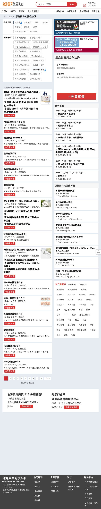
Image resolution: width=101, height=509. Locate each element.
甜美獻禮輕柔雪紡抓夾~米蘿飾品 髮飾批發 (22, 271)
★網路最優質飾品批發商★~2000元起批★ (22, 265)
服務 (40, 4)
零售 (92, 325)
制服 (81, 309)
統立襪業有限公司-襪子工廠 (71, 164)
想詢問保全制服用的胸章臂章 (69, 236)
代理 (69, 320)
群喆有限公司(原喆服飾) (15, 233)
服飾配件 (83, 284)
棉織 (73, 335)
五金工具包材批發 (22, 60)
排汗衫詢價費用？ (64, 213)
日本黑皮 (22, 285)
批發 (92, 304)
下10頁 (47, 378)
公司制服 (82, 304)
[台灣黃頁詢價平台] (15, 4)
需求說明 (60, 74)
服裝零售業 (68, 330)
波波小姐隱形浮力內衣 (14, 298)
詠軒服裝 (22, 95)
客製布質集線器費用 (65, 190)
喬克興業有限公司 (66, 113)
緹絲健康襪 (9, 330)
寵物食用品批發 (39, 47)
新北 (37, 22)
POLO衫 (82, 294)
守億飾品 (22, 204)
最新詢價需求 (33, 11)
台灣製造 (71, 304)
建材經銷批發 (35, 74)
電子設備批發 (69, 309)
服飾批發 (72, 284)
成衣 (58, 315)
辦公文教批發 (20, 74)
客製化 (92, 294)
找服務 (4, 11)
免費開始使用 (71, 407)
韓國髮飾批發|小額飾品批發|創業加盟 (22, 213)
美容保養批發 (35, 51)
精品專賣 (22, 140)
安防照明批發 (20, 78)
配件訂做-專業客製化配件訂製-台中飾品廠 (21, 219)
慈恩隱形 (22, 172)
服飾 (58, 309)
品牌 (74, 315)
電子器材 (60, 299)
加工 (58, 330)
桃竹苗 (45, 22)
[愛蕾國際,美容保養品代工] (67, 43)
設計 (88, 309)
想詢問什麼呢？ (63, 64)
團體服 (83, 289)
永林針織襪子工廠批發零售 (70, 137)
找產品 (13, 11)
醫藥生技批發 (35, 78)
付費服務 (95, 11)
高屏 (35, 27)
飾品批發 (71, 294)
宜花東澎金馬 (20, 31)
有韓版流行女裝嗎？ (65, 259)
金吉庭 (21, 317)
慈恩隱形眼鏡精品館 (13, 169)
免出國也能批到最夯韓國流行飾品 (21, 259)
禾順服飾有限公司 (12, 361)
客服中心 (71, 482)
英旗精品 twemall (13, 137)
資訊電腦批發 (38, 60)
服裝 (58, 335)
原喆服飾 (20, 236)
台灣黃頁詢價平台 (14, 479)
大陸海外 (33, 31)
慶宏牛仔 (62, 176)
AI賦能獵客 (71, 11)
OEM (66, 315)
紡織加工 (60, 304)
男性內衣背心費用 (64, 202)
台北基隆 (27, 22)
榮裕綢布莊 (9, 185)
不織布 (92, 330)
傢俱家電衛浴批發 (22, 65)
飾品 (84, 320)
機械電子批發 (35, 37)
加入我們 (92, 5)
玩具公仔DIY (38, 65)
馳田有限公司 (10, 153)
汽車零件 (82, 325)
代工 (77, 320)
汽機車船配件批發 (22, 42)
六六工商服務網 (91, 482)
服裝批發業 (81, 330)
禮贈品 (89, 299)
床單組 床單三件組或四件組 (68, 225)
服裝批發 (60, 320)
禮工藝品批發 (36, 56)
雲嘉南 (27, 27)
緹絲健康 (22, 333)
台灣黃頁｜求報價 (91, 504)
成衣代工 (60, 294)
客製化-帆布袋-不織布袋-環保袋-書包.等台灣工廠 (21, 110)
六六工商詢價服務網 (91, 488)
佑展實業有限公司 (12, 345)
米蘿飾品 (22, 252)
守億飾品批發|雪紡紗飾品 (17, 223)
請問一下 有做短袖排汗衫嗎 (68, 271)
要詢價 (37, 500)
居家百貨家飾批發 (22, 69)
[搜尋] (56, 4)
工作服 (70, 299)
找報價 (22, 11)
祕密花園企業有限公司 (14, 121)
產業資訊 (38, 491)
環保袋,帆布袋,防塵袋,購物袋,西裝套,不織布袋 (21, 104)
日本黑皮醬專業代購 (13, 282)
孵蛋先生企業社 (65, 125)
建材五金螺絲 (85, 315)
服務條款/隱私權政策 (74, 488)
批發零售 (71, 325)
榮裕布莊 (20, 188)
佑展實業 (22, 348)
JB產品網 (88, 493)
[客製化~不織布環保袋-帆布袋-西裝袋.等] (46, 97)
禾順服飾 (22, 364)
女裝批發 (60, 325)
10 (41, 378)
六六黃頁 (88, 498)
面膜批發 (22, 301)
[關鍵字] (13, 406)
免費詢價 (84, 5)
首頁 (5, 16)
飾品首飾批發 (20, 37)
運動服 (80, 299)
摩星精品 (22, 125)
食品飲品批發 (20, 51)
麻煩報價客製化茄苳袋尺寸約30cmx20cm (75, 248)
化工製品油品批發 (22, 47)
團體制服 (60, 289)
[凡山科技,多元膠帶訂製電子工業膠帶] (67, 25)
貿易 (66, 335)
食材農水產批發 (21, 56)
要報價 (37, 495)
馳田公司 (22, 156)
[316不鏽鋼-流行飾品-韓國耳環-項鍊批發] (46, 203)
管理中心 (92, 3)
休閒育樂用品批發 (40, 42)
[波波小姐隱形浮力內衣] (46, 301)
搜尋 (72, 4)
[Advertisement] (76, 353)
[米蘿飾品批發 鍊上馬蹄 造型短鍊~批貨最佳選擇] (46, 253)
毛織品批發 (72, 289)
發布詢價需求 (26, 406)
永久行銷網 (84, 11)
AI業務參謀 (59, 11)
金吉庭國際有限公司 (13, 314)
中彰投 (17, 27)
